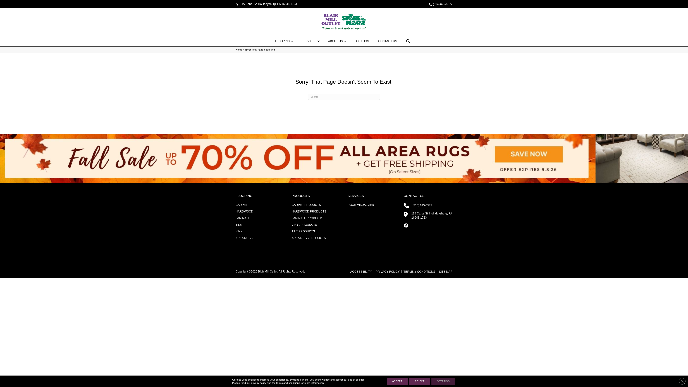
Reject (419, 381)
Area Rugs (244, 238)
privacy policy (258, 382)
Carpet (242, 204)
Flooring (282, 41)
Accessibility (361, 271)
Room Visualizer (361, 204)
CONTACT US (414, 196)
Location (362, 41)
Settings (443, 381)
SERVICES (356, 196)
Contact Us (387, 41)
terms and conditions (288, 382)
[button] (292, 41)
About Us (335, 41)
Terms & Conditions (419, 271)
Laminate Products (307, 218)
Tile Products (303, 231)
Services (309, 41)
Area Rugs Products (309, 238)
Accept (397, 381)
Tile (239, 224)
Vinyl (240, 231)
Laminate (243, 218)
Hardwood (244, 211)
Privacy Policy (388, 271)
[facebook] (406, 225)
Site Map (445, 271)
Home (239, 49)
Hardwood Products (309, 211)
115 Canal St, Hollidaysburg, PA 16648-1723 (268, 4)
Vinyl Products (304, 224)
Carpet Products (306, 204)
